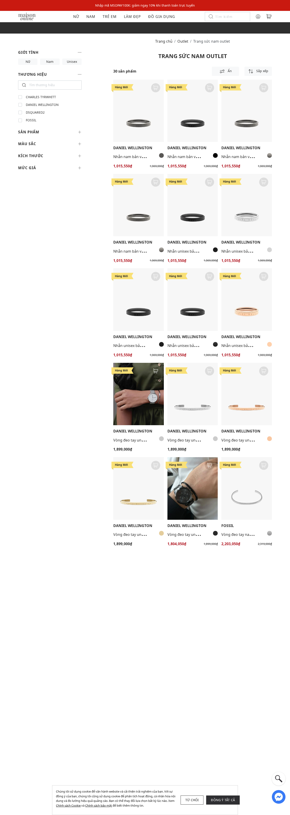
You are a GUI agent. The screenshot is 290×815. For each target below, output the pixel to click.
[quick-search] (278, 779)
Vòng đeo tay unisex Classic (136, 440)
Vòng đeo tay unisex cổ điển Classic (197, 534)
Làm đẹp (132, 16)
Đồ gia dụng (161, 16)
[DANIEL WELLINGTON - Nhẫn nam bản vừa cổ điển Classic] (138, 111)
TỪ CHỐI (192, 800)
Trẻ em (110, 16)
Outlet (182, 41)
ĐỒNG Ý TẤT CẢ (223, 800)
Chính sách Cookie (68, 805)
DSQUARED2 (35, 112)
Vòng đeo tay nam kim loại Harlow (250, 534)
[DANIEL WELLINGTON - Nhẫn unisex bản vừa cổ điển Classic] (192, 205)
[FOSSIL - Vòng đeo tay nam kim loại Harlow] (246, 488)
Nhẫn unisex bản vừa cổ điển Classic (198, 251)
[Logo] (27, 16)
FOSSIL (31, 120)
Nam (90, 16)
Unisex (72, 61)
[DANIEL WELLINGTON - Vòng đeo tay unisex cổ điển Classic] (192, 488)
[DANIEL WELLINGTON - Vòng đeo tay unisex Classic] (138, 394)
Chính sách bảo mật (98, 805)
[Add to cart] (155, 87)
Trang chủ (163, 41)
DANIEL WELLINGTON (42, 105)
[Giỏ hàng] (268, 16)
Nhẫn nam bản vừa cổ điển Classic (142, 156)
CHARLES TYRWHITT (41, 97)
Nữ (76, 16)
